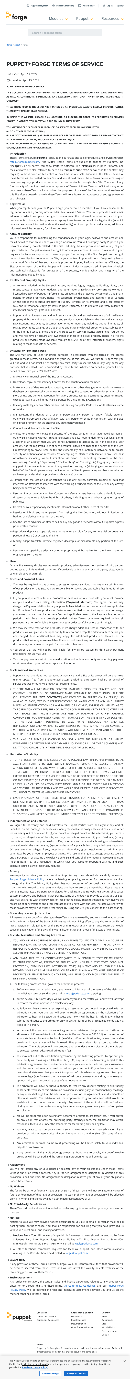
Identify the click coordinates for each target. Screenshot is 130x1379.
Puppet (82, 18)
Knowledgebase (78, 1320)
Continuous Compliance (48, 1320)
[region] (65, 1367)
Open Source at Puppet (82, 1327)
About (104, 1316)
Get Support (77, 1316)
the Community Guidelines (79, 1285)
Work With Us (108, 1327)
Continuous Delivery (46, 1316)
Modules (56, 18)
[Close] (124, 1361)
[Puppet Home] (19, 1321)
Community (107, 1320)
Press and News (109, 1331)
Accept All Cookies (76, 1373)
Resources (110, 18)
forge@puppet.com (77, 1253)
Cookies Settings (50, 1373)
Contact (105, 1334)
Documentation (78, 1323)
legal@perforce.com (77, 993)
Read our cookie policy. (35, 1367)
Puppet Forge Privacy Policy (27, 879)
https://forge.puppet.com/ (25, 161)
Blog (104, 1323)
